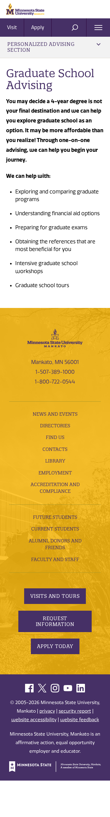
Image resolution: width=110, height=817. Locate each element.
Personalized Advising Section (41, 47)
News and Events (55, 414)
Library (55, 461)
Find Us (55, 437)
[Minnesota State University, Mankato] (55, 337)
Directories (55, 426)
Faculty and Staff (55, 559)
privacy (47, 711)
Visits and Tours (55, 596)
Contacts (55, 449)
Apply (37, 27)
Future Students (55, 517)
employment (55, 473)
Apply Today (55, 646)
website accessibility (34, 719)
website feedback (79, 719)
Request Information (55, 621)
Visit (12, 27)
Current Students (55, 529)
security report (75, 711)
